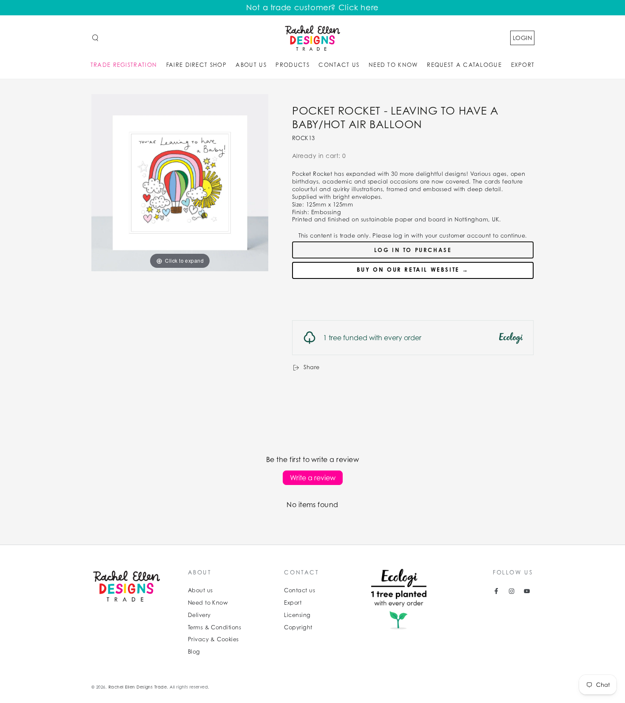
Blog (194, 651)
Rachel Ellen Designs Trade (137, 687)
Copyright (298, 627)
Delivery (199, 615)
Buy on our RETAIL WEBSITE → (413, 269)
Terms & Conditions (214, 627)
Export (292, 603)
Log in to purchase (413, 250)
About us (200, 590)
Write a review (312, 477)
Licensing (297, 615)
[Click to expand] (179, 182)
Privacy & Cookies (213, 639)
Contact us (299, 590)
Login (522, 37)
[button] (95, 37)
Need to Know (208, 603)
